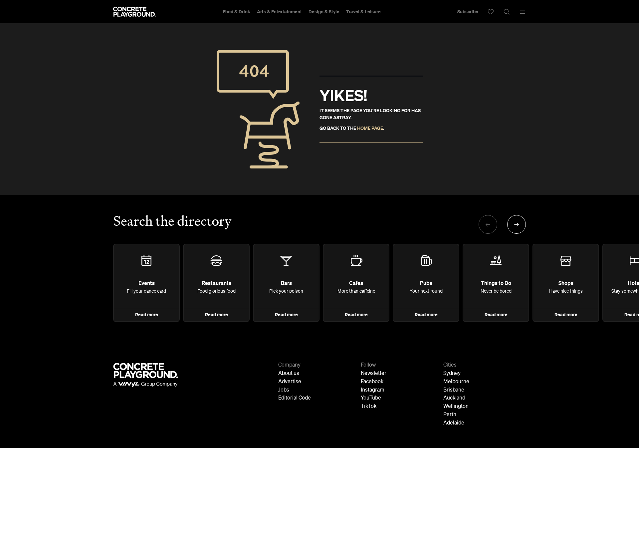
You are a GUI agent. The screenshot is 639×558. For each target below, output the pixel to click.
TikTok (368, 406)
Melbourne (456, 382)
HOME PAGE (370, 128)
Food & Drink (236, 11)
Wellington (456, 406)
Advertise (289, 382)
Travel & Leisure (363, 11)
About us (288, 373)
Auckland (454, 398)
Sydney (452, 373)
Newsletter (373, 373)
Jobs (283, 390)
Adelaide (453, 423)
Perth (449, 415)
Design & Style (324, 11)
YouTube (371, 398)
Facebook (372, 382)
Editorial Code (294, 398)
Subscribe (467, 11)
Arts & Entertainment (279, 11)
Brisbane (453, 390)
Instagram (372, 390)
